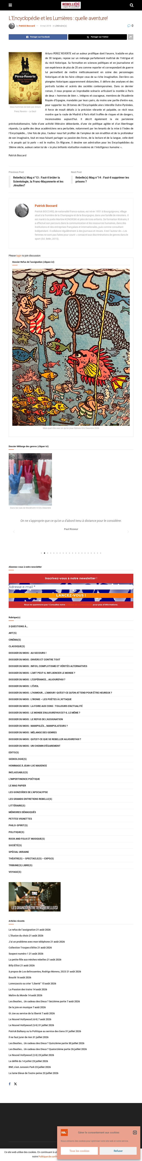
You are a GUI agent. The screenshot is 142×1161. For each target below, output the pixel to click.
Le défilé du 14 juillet (20, 1061)
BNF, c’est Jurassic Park (21, 1067)
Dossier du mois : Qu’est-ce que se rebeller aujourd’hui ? (45, 739)
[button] (135, 1132)
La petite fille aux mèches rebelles (27, 959)
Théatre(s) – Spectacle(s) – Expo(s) (31, 858)
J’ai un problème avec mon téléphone (29, 941)
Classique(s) (17, 646)
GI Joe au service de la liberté (25, 1013)
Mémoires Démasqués (22, 812)
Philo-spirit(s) (18, 825)
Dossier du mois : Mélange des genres (33, 732)
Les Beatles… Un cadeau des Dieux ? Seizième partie (37, 1001)
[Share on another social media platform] (130, 37)
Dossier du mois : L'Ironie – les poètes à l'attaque (40, 699)
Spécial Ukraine (19, 852)
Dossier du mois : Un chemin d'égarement (34, 745)
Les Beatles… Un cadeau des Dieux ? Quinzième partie (38, 1043)
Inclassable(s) (18, 772)
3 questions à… (18, 626)
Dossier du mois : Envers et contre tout (34, 659)
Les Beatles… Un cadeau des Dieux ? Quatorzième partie (39, 1049)
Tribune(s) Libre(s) (20, 865)
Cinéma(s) (15, 639)
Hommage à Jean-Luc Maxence (28, 765)
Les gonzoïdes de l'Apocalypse (28, 792)
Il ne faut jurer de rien (20, 1037)
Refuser (118, 1150)
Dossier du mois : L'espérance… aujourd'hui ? (37, 679)
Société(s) (15, 845)
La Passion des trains (20, 989)
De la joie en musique (20, 1007)
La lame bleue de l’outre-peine (25, 1073)
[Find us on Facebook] (9, 1084)
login (18, 255)
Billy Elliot (14, 965)
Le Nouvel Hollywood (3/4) (23, 1025)
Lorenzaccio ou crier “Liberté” (25, 983)
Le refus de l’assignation (22, 929)
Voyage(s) (15, 871)
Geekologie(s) (18, 759)
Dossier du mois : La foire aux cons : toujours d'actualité (46, 706)
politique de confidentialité (79, 605)
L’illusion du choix (18, 935)
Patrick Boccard (27, 25)
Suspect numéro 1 (18, 953)
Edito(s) (14, 752)
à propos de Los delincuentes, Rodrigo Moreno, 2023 (37, 971)
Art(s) (13, 633)
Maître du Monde (18, 995)
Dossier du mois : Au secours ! (27, 653)
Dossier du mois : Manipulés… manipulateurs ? (38, 725)
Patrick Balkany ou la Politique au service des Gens (37, 1031)
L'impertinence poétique (24, 779)
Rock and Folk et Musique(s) (27, 838)
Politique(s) (16, 832)
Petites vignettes (20, 818)
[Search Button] (131, 5)
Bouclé (12, 977)
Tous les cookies (79, 1150)
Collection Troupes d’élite (23, 947)
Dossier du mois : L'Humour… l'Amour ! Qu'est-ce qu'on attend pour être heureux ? (60, 692)
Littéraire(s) (61, 25)
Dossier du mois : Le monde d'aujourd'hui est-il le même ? (44, 712)
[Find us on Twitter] (15, 1084)
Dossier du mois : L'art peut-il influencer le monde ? (42, 672)
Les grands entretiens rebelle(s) (30, 799)
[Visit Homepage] (71, 5)
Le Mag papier (17, 785)
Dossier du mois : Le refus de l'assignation (36, 719)
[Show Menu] (10, 5)
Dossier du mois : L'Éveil (24, 686)
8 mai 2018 (45, 25)
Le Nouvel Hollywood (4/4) (23, 1019)
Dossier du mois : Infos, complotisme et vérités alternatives (48, 666)
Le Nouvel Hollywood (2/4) (23, 1055)
